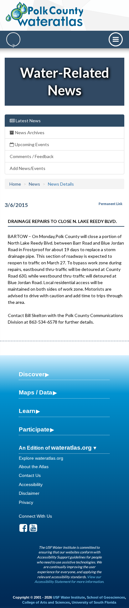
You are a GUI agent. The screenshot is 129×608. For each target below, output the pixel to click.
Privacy (26, 502)
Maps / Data (35, 392)
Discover (31, 374)
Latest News (28, 120)
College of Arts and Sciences (46, 602)
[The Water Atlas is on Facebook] (23, 529)
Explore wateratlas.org (41, 458)
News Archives (29, 132)
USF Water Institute (69, 597)
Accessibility (31, 484)
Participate (34, 429)
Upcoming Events (31, 144)
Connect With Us (35, 516)
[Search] (13, 39)
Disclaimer (29, 493)
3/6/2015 (16, 205)
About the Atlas (34, 466)
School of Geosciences (106, 597)
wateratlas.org (71, 447)
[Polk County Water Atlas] (45, 14)
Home (15, 184)
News (34, 184)
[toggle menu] (116, 39)
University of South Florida (94, 602)
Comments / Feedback (32, 156)
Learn (27, 411)
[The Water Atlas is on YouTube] (33, 529)
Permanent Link (110, 204)
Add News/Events (27, 168)
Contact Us (30, 475)
